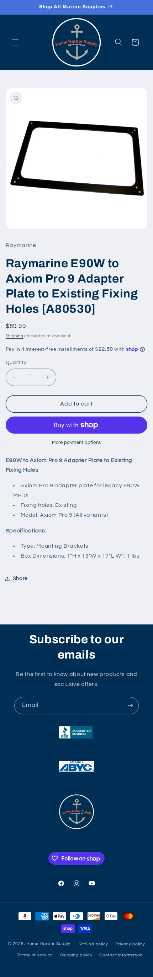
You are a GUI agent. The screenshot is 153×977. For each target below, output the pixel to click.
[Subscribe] (130, 705)
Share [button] (20, 578)
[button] (15, 42)
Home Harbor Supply (48, 944)
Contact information (121, 955)
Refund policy (94, 944)
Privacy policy (130, 944)
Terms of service (35, 955)
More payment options (76, 442)
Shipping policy (76, 955)
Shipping (14, 336)
